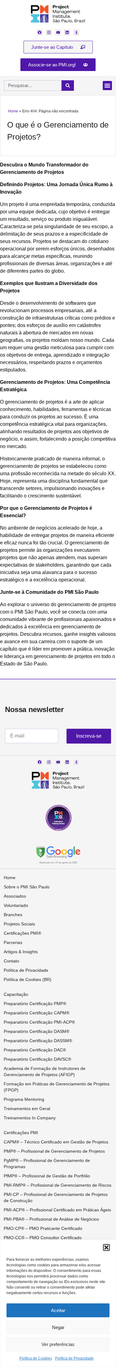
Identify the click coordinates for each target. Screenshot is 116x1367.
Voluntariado (16, 905)
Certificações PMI (21, 1132)
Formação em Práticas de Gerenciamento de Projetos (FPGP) (57, 1086)
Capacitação (16, 994)
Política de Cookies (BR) (27, 979)
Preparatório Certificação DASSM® (38, 1040)
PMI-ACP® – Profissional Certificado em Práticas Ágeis (57, 1209)
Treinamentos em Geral (27, 1108)
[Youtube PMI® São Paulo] (58, 32)
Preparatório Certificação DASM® (36, 1031)
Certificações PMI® (22, 933)
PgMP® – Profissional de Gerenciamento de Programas (47, 1163)
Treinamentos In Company (30, 1117)
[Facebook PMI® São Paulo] (40, 32)
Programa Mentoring (24, 1099)
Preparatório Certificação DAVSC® (37, 1059)
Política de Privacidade (74, 1358)
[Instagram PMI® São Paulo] (48, 32)
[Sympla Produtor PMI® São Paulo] (76, 32)
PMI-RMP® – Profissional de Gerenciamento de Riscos (57, 1185)
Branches (13, 914)
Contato (11, 960)
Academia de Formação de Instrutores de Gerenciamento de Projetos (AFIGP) (44, 1071)
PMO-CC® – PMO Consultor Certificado (43, 1237)
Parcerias (13, 942)
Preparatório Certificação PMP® (35, 1003)
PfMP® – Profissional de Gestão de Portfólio (47, 1175)
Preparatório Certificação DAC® (35, 1049)
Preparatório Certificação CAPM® (36, 1012)
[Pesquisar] (68, 85)
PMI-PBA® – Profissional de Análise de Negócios (51, 1219)
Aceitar (58, 1310)
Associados (15, 896)
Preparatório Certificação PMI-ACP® (39, 1022)
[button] (106, 1247)
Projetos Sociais (19, 923)
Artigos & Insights (21, 951)
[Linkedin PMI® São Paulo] (67, 32)
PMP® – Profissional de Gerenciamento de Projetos (54, 1151)
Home (13, 111)
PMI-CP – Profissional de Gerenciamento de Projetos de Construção (56, 1197)
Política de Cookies (35, 1358)
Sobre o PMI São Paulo (26, 886)
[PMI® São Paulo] (58, 14)
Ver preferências (58, 1344)
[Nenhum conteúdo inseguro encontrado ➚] (58, 852)
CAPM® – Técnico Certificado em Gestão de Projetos (56, 1141)
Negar (58, 1327)
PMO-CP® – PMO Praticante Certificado (43, 1228)
